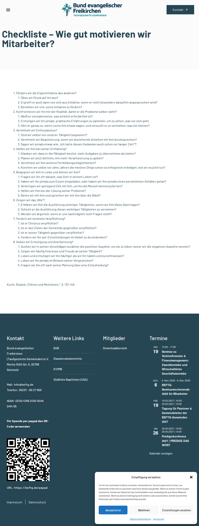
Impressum (158, 518)
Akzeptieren (113, 510)
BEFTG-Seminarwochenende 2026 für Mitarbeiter (176, 389)
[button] (191, 477)
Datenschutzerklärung (140, 518)
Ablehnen (144, 510)
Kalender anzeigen (161, 453)
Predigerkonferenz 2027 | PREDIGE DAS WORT (175, 440)
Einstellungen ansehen (176, 510)
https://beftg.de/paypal (31, 487)
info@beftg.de (23, 384)
